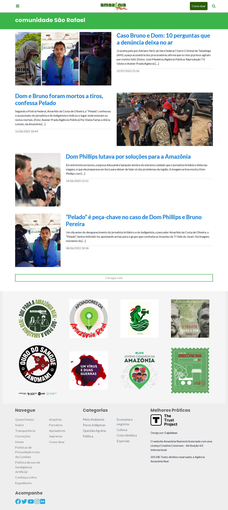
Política (88, 436)
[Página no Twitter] (24, 501)
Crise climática (127, 435)
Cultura (122, 430)
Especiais (123, 441)
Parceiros (56, 425)
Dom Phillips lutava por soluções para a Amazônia (128, 156)
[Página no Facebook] (18, 501)
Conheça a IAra (26, 477)
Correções (22, 436)
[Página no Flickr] (42, 501)
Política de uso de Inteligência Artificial (27, 467)
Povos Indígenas (94, 425)
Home (19, 442)
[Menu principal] (17, 6)
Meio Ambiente (93, 419)
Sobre (19, 425)
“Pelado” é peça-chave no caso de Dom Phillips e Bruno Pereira (134, 220)
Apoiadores (57, 431)
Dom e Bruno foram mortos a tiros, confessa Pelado (59, 99)
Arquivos (55, 419)
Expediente (23, 483)
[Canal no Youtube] (31, 501)
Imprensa (55, 436)
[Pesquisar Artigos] (214, 6)
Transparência (25, 431)
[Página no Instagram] (37, 501)
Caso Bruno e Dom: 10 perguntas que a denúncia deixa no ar (163, 39)
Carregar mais (114, 277)
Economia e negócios (125, 422)
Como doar (199, 6)
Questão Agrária (94, 431)
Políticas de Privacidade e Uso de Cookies (27, 452)
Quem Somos (24, 419)
